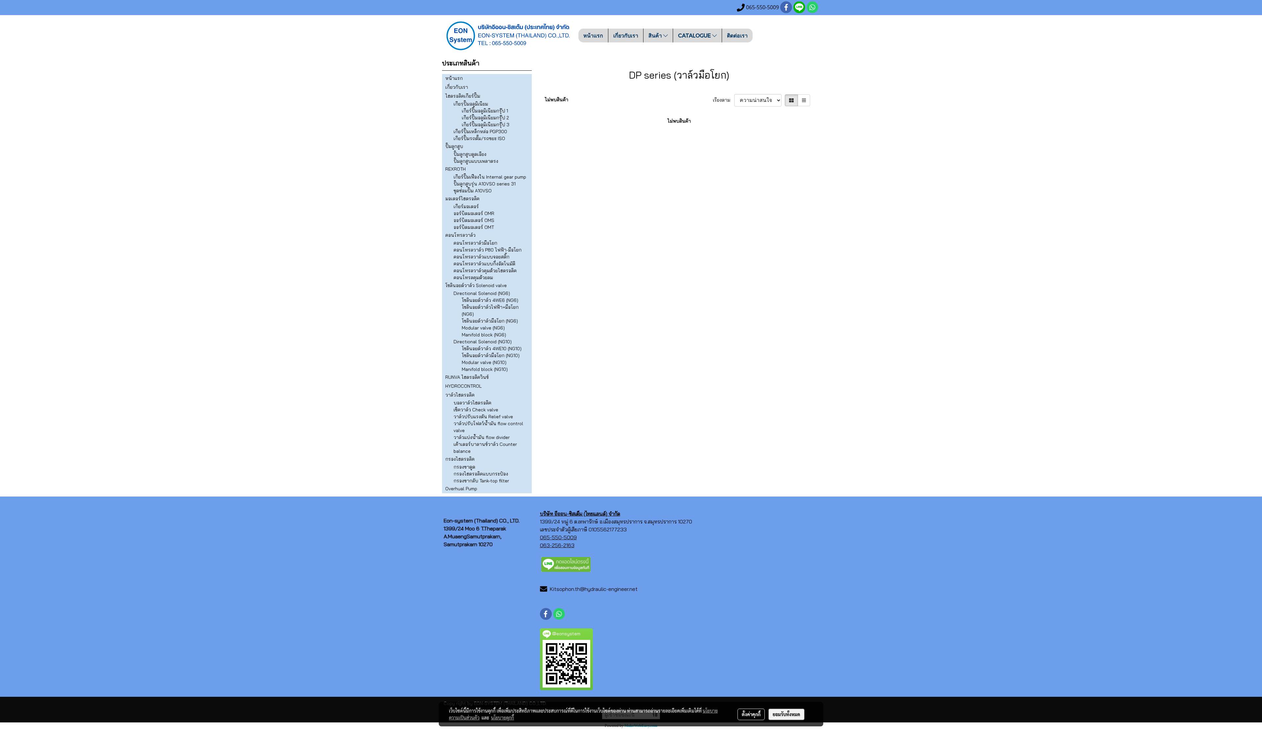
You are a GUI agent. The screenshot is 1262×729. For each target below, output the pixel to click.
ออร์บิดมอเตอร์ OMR (474, 213)
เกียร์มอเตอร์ (466, 206)
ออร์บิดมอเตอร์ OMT (474, 227)
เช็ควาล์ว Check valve (476, 410)
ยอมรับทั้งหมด (786, 714)
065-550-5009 (558, 537)
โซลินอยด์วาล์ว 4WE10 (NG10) (492, 349)
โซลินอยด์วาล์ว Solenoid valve (476, 285)
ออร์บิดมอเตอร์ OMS (474, 220)
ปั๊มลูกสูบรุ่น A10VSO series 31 (485, 184)
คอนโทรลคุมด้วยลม (473, 277)
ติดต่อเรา (737, 35)
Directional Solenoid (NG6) (482, 293)
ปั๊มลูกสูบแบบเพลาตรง (476, 161)
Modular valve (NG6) (483, 328)
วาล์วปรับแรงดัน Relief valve (483, 417)
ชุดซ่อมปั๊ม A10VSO (473, 191)
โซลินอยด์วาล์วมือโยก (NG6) (490, 321)
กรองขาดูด (464, 467)
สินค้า (655, 35)
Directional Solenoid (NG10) (483, 342)
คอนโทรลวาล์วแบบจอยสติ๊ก (481, 257)
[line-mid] (566, 563)
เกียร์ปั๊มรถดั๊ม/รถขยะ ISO (479, 138)
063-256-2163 (557, 545)
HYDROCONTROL (463, 386)
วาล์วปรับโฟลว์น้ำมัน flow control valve (488, 427)
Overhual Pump (461, 489)
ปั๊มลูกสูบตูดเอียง (470, 154)
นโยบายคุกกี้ (502, 717)
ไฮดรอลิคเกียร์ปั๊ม (462, 96)
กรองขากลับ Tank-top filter (481, 481)
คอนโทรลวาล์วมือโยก (475, 243)
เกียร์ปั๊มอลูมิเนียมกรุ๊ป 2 (485, 118)
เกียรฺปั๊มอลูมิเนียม (471, 104)
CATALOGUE (695, 35)
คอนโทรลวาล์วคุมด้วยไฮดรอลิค (485, 271)
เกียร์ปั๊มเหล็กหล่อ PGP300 (480, 131)
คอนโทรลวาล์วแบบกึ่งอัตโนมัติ (484, 264)
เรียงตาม (723, 100)
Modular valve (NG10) (484, 362)
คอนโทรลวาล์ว (460, 235)
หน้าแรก (593, 35)
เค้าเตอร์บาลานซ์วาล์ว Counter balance (485, 447)
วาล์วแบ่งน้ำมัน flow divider (482, 437)
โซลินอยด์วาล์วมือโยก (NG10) (491, 355)
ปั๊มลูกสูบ (454, 146)
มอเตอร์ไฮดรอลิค (462, 199)
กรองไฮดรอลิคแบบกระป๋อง (481, 474)
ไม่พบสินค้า (556, 100)
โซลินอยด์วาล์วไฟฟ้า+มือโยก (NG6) (490, 310)
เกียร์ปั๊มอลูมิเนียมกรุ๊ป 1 (485, 111)
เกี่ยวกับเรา (625, 35)
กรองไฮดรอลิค (460, 459)
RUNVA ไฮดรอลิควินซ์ (467, 377)
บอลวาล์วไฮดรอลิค (472, 403)
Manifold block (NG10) (485, 369)
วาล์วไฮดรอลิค (460, 395)
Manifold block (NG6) (484, 335)
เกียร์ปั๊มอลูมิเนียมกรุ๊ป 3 (485, 125)
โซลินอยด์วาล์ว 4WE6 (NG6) (490, 300)
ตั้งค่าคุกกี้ (751, 714)
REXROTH (455, 169)
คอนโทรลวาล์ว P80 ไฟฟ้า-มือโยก (488, 250)
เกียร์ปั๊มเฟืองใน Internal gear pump (490, 177)
